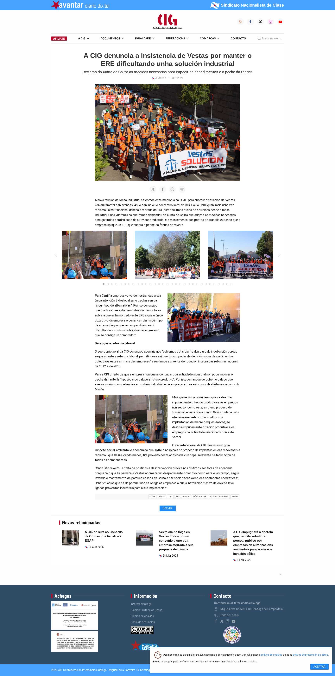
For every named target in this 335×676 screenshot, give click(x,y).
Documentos (110, 38)
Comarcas (208, 38)
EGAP (152, 496)
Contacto (238, 38)
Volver (168, 508)
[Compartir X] (152, 189)
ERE (170, 496)
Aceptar (319, 666)
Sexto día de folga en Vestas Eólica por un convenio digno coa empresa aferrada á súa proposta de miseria (176, 540)
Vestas (235, 496)
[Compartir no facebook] (162, 189)
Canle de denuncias (143, 622)
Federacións (175, 38)
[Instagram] (228, 621)
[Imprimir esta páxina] (182, 189)
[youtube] (233, 621)
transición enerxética (219, 496)
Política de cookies (142, 616)
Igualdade (143, 38)
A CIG (81, 38)
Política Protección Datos (146, 610)
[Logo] (167, 22)
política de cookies (271, 654)
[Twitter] (222, 621)
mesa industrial (183, 496)
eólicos (162, 496)
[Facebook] (216, 621)
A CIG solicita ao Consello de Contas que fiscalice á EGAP (104, 536)
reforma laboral (199, 496)
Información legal (141, 604)
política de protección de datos (310, 654)
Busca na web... (272, 38)
